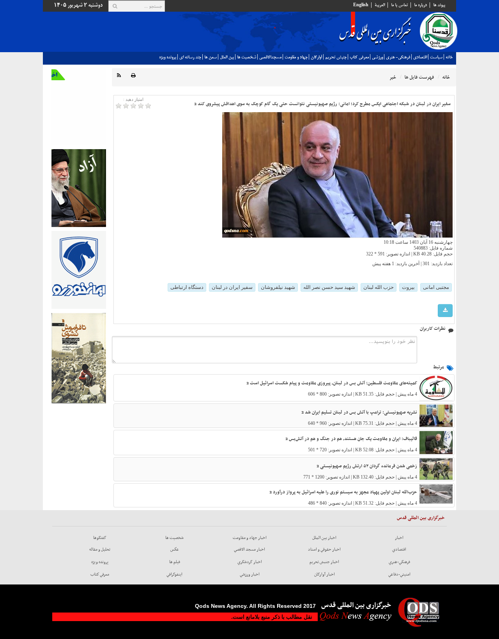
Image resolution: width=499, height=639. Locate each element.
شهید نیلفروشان (278, 287)
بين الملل (227, 57)
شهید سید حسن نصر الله (329, 287)
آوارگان (316, 57)
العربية (380, 5)
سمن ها (210, 57)
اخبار (399, 537)
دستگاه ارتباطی (186, 287)
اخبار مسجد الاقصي (249, 549)
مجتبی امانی (436, 287)
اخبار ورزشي (250, 574)
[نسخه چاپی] (133, 75)
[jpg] (445, 310)
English (360, 5)
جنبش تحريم (336, 57)
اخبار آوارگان (324, 574)
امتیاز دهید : (133, 99)
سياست (436, 57)
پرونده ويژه (167, 57)
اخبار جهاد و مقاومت (250, 537)
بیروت (408, 287)
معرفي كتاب (359, 57)
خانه (449, 57)
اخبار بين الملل (324, 537)
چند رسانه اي (190, 57)
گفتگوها (99, 537)
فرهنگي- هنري (398, 57)
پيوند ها (439, 5)
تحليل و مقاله (99, 549)
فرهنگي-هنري (399, 561)
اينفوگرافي (174, 574)
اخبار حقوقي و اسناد (324, 549)
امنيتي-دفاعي (399, 574)
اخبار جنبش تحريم (324, 561)
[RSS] (119, 75)
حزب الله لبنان (378, 287)
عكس (174, 549)
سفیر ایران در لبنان (232, 287)
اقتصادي (420, 57)
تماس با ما (399, 5)
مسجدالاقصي (270, 57)
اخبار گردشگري (249, 561)
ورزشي (377, 57)
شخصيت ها (246, 57)
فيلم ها (174, 561)
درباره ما (420, 5)
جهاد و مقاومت (296, 57)
